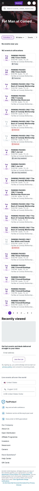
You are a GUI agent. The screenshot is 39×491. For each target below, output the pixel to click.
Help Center (6, 458)
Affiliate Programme (9, 437)
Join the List (18, 359)
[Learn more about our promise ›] (9, 402)
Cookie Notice (25, 474)
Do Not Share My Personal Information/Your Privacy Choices (19, 484)
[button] (7, 3)
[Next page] (31, 313)
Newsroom (6, 445)
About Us (5, 429)
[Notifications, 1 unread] (34, 3)
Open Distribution (8, 433)
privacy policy (7, 367)
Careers (5, 449)
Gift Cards (5, 463)
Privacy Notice (13, 474)
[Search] (19, 8)
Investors (5, 441)
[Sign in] (29, 3)
